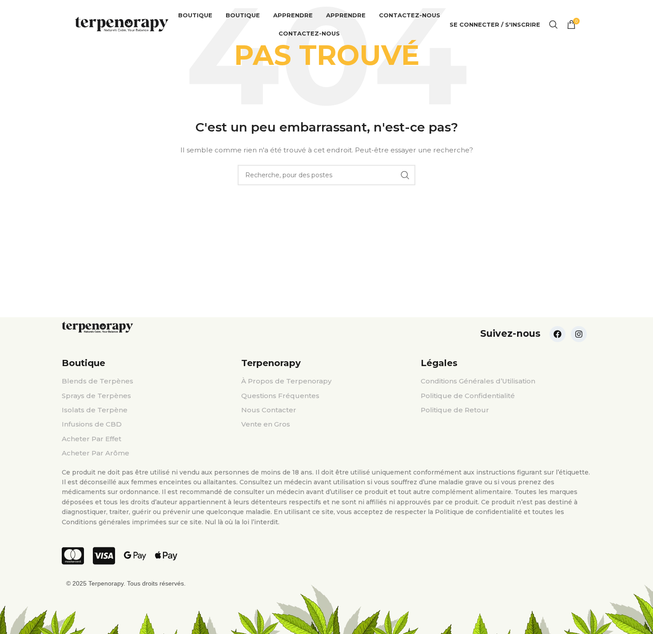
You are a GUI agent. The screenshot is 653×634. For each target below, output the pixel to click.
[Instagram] (579, 334)
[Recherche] (553, 24)
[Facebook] (557, 334)
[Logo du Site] (121, 24)
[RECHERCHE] (405, 175)
